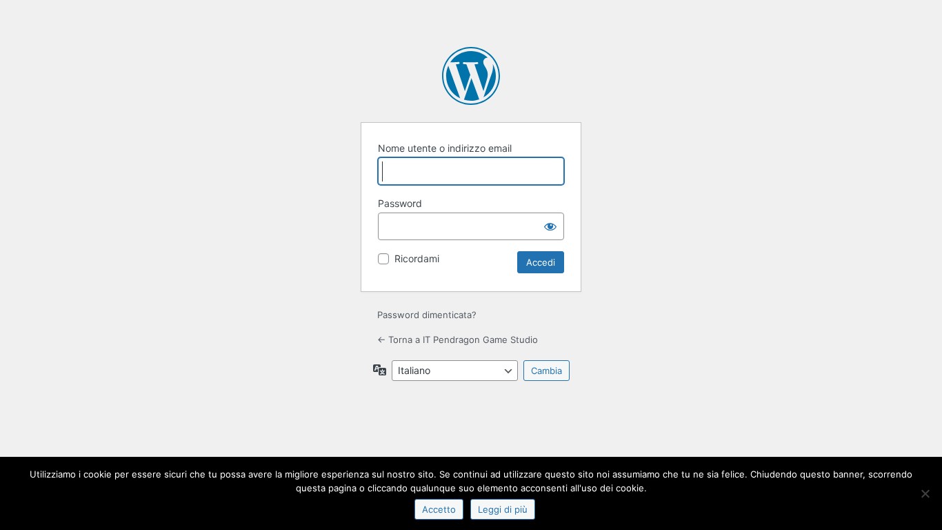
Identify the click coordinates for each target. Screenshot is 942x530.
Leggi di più (503, 509)
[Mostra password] (550, 226)
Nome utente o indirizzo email (445, 148)
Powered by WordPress (471, 76)
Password (400, 203)
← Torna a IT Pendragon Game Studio (457, 339)
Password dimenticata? (427, 314)
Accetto (439, 509)
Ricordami (416, 258)
